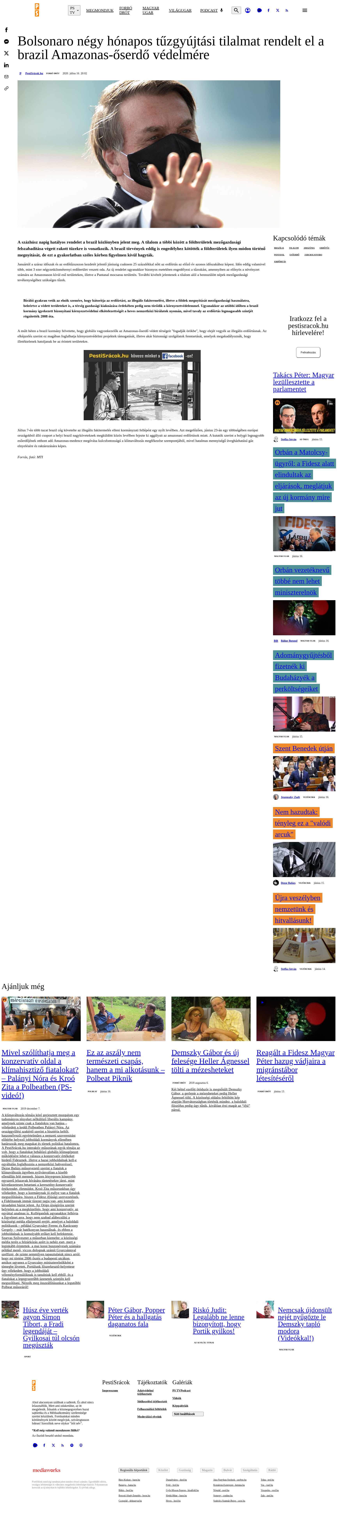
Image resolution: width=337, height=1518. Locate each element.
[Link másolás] (6, 88)
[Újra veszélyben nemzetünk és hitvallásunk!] (304, 946)
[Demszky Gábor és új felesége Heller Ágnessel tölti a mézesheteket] (211, 1019)
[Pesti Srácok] (48, 10)
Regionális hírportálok (133, 1470)
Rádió (272, 1470)
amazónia (309, 248)
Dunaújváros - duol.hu (176, 1479)
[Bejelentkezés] (247, 10)
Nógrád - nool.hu (221, 1490)
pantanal (279, 255)
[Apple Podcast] (81, 1445)
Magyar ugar (151, 10)
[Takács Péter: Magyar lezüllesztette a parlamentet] (304, 416)
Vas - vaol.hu (267, 1485)
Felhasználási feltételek (152, 1409)
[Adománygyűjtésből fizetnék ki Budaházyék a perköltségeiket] (304, 714)
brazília (279, 248)
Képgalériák (180, 1405)
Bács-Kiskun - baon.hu (129, 1479)
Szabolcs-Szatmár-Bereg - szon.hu (229, 1500)
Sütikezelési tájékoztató (152, 1401)
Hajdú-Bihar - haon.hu (176, 1495)
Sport (27, 1357)
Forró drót (125, 10)
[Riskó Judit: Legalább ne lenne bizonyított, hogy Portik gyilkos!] (180, 1309)
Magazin (207, 1470)
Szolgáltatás (250, 1470)
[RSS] (287, 10)
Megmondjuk (100, 10)
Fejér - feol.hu (172, 1485)
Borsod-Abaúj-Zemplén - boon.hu (134, 1495)
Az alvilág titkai (204, 1343)
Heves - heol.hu (173, 1500)
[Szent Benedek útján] (304, 774)
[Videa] (259, 10)
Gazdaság (185, 1470)
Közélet (163, 1470)
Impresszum (110, 1390)
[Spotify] (72, 1445)
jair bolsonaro (313, 255)
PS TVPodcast (181, 1390)
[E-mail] (6, 77)
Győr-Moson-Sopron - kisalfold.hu (182, 1490)
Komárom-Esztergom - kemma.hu (229, 1485)
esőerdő (294, 255)
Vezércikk (309, 797)
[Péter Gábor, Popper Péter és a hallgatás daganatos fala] (95, 1309)
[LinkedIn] (6, 65)
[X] (278, 10)
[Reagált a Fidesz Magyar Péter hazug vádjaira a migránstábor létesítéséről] (296, 1019)
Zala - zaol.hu (267, 1495)
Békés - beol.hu (126, 1490)
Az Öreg (304, 439)
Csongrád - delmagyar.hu (130, 1500)
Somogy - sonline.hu (223, 1495)
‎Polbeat (92, 1091)
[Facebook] (268, 10)
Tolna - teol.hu (267, 1479)
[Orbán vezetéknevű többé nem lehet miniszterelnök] (304, 618)
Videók (176, 1398)
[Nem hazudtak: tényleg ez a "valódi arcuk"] (304, 860)
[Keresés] (236, 10)
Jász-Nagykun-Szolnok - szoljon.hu (230, 1479)
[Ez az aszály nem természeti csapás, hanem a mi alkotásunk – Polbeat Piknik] (126, 1019)
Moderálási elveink (149, 1416)
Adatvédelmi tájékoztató (145, 1392)
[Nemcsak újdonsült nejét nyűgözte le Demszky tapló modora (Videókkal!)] (265, 1309)
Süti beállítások (184, 1414)
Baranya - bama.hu (127, 1485)
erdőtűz (324, 248)
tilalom (294, 248)
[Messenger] (6, 41)
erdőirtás (280, 262)
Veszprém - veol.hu (270, 1490)
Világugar (180, 10)
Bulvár (227, 1470)
